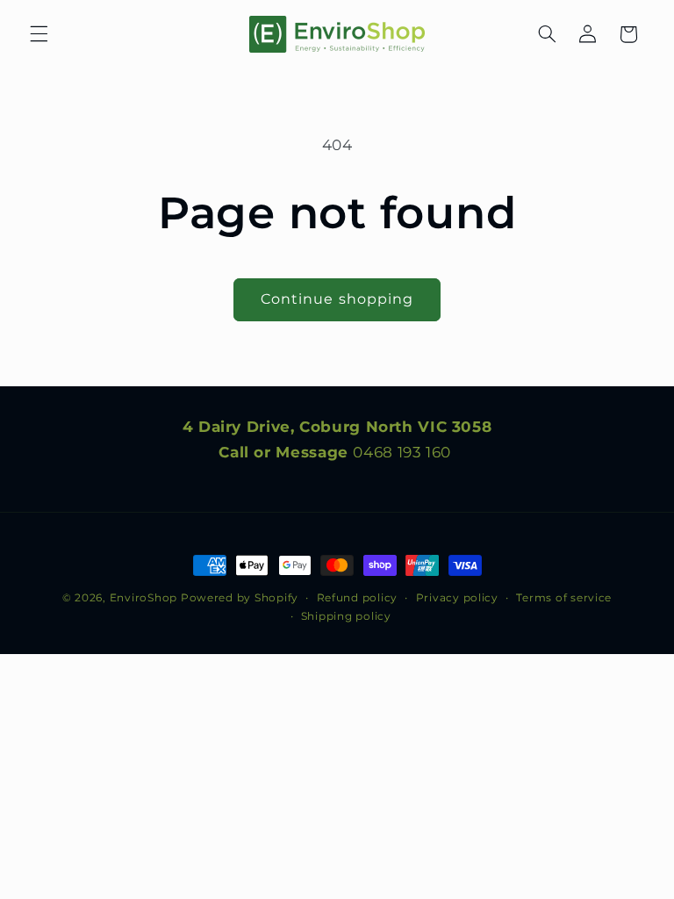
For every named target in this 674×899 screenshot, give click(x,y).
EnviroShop (143, 598)
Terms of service (564, 598)
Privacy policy (457, 598)
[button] (38, 34)
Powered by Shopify (239, 598)
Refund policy (357, 598)
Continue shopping (337, 299)
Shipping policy (346, 616)
